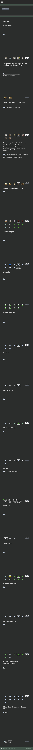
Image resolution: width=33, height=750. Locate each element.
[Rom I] (5, 742)
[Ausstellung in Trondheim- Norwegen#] (18, 267)
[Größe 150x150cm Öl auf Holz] (10, 576)
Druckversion (6, 748)
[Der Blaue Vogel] (10, 501)
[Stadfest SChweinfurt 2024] (16, 485)
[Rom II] (16, 726)
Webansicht (29, 748)
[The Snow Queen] (14, 501)
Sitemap (13, 748)
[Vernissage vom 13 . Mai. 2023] (16, 120)
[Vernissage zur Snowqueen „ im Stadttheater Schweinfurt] (16, 85)
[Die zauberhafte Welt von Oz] (6, 501)
